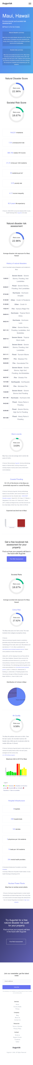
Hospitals (4, 869)
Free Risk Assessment (16, 559)
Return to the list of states (12, 27)
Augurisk (19, 212)
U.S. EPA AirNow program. (8, 755)
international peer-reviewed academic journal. (13, 649)
